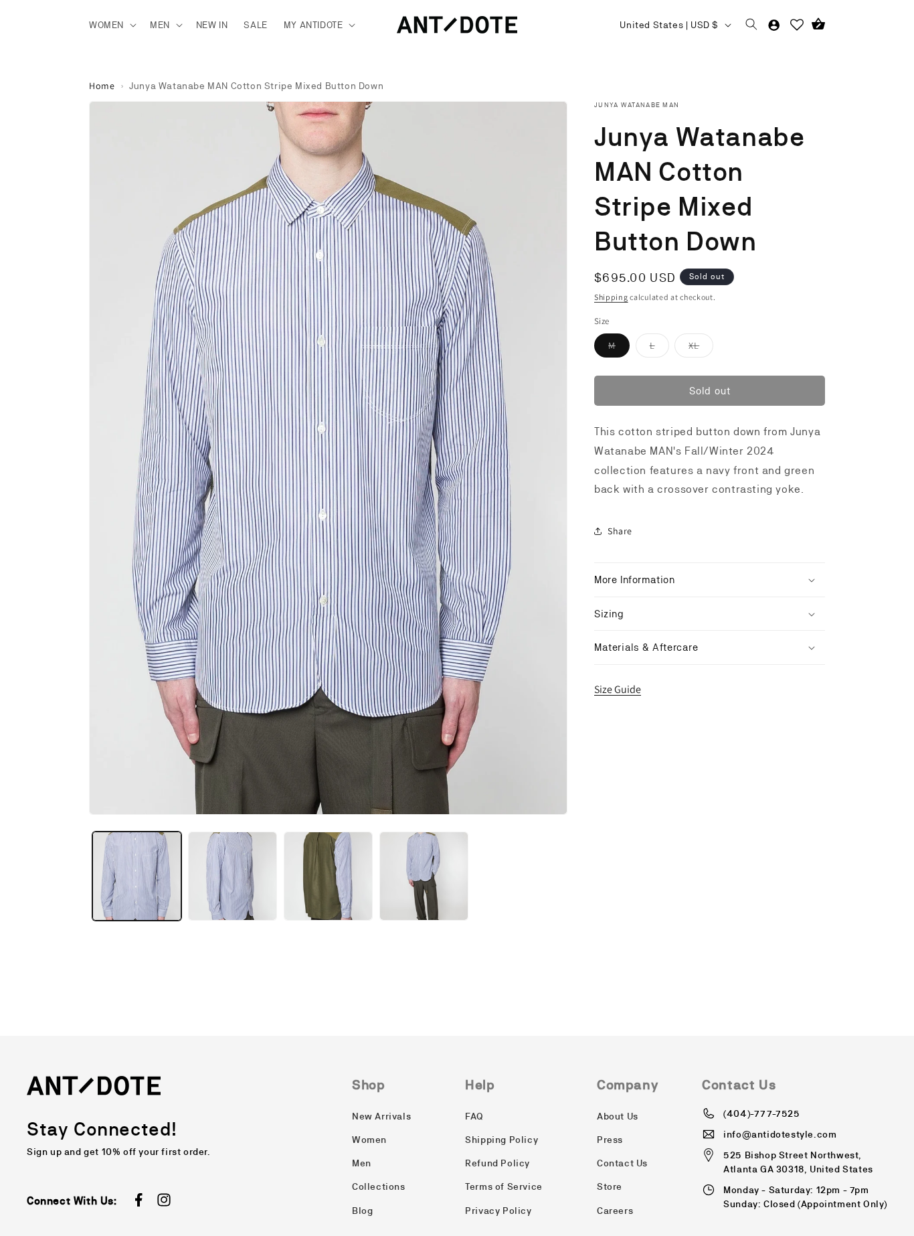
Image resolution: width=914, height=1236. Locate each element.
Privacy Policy (498, 1210)
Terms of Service (504, 1186)
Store (609, 1186)
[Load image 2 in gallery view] (232, 876)
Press (610, 1139)
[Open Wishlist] (797, 25)
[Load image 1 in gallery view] (136, 876)
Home (101, 86)
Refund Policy (497, 1163)
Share (620, 531)
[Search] (751, 25)
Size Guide (617, 689)
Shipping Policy (501, 1139)
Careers (615, 1210)
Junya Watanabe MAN (636, 104)
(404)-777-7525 (761, 1113)
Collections (378, 1186)
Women (369, 1139)
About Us (617, 1116)
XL (701, 348)
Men (361, 1163)
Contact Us (622, 1163)
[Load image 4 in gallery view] (423, 876)
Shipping (611, 297)
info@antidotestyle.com (779, 1134)
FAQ (474, 1116)
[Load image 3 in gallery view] (328, 876)
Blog (362, 1210)
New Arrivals (381, 1116)
